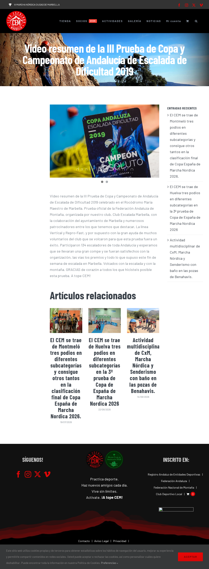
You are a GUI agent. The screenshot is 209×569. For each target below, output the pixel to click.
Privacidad (119, 541)
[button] (196, 21)
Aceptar (190, 556)
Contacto (84, 541)
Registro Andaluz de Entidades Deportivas (174, 474)
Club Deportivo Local (169, 494)
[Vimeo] (47, 474)
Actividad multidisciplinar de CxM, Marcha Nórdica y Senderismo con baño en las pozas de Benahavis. (144, 365)
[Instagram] (28, 474)
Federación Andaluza (174, 481)
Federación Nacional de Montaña (174, 487)
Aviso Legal (101, 541)
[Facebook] (18, 474)
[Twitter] (37, 474)
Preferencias (109, 563)
